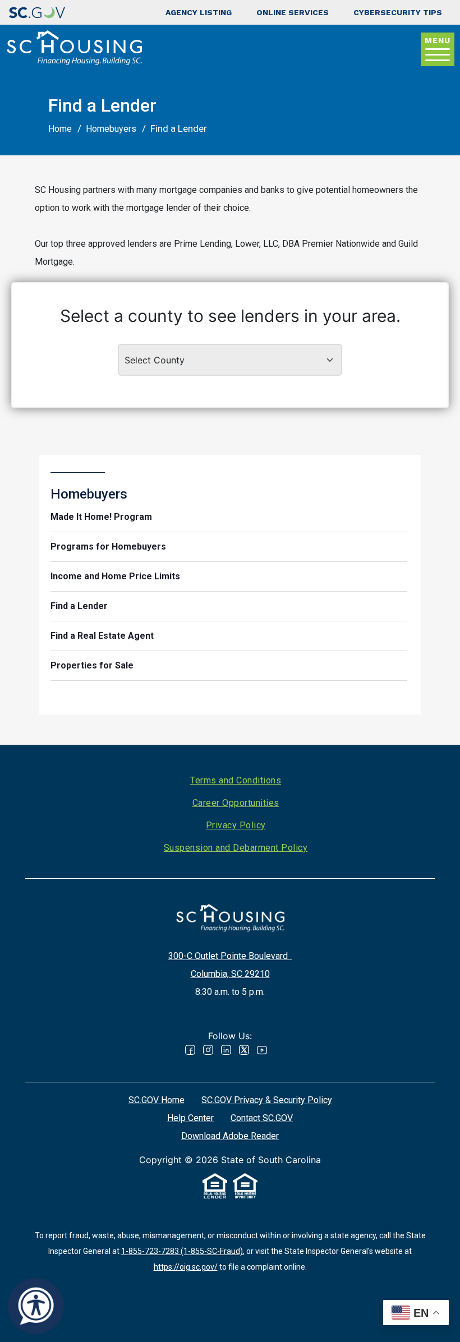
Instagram (208, 1050)
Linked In (226, 1050)
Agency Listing (198, 12)
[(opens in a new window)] (37, 12)
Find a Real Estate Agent (102, 635)
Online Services (292, 12)
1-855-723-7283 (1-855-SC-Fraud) (182, 1251)
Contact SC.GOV (262, 1118)
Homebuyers (111, 128)
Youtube (262, 1050)
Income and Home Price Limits (115, 576)
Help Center (190, 1118)
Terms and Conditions (235, 780)
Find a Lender (79, 606)
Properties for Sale (92, 665)
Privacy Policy (236, 825)
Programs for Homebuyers (108, 546)
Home (60, 128)
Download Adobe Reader (230, 1136)
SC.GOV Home (156, 1100)
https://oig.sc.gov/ (186, 1266)
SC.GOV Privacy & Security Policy (266, 1100)
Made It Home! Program (101, 516)
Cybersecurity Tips (397, 12)
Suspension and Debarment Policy (236, 847)
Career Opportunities (235, 802)
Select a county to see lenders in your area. (230, 316)
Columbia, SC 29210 (230, 974)
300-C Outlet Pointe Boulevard (230, 956)
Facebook (190, 1050)
